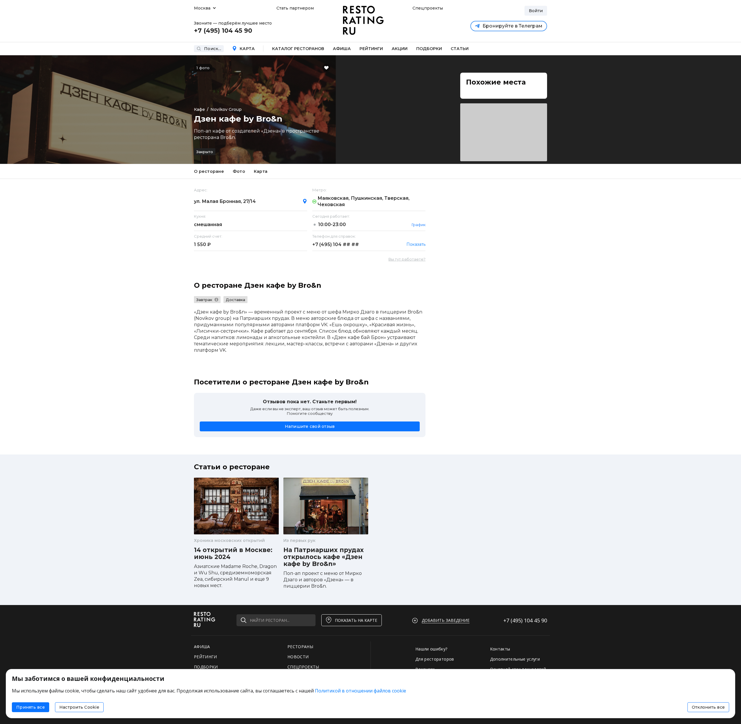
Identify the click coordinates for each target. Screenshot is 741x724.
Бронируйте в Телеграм (512, 26)
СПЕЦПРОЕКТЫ (303, 667)
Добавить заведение (445, 620)
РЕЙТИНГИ (205, 656)
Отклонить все (708, 707)
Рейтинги (371, 48)
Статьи (460, 48)
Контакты (500, 649)
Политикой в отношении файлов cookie (360, 691)
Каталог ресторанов (298, 48)
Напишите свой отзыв (310, 426)
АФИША (202, 646)
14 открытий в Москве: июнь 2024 (233, 553)
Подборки (429, 48)
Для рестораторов (434, 659)
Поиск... (212, 48)
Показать (415, 244)
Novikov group (226, 109)
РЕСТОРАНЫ (300, 646)
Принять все (30, 707)
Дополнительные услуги (515, 659)
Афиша (342, 48)
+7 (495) (335, 244)
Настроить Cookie (79, 707)
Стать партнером (295, 8)
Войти (536, 10)
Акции (400, 48)
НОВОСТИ (298, 656)
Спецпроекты (426, 8)
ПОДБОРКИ (206, 667)
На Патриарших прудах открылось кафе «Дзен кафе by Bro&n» (323, 557)
